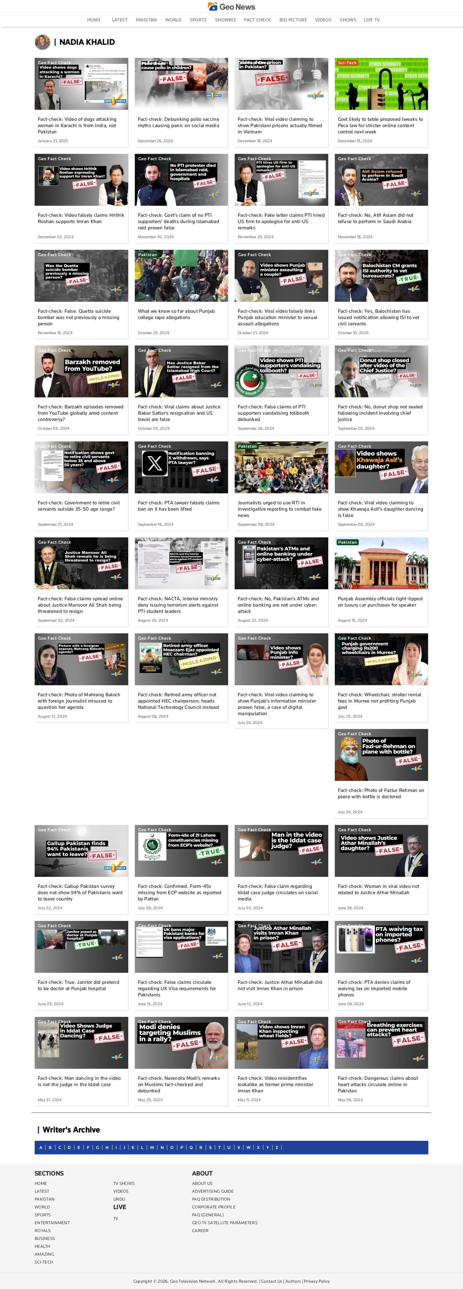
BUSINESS (45, 1238)
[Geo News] (231, 6)
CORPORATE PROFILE (214, 1206)
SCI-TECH (44, 1261)
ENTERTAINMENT (52, 1222)
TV (115, 1218)
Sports (198, 20)
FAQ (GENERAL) (208, 1214)
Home (94, 20)
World (173, 20)
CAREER (200, 1230)
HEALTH (42, 1246)
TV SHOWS (123, 1183)
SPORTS (43, 1214)
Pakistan (146, 20)
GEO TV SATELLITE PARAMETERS (225, 1222)
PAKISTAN (44, 1199)
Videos (323, 20)
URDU (119, 1199)
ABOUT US (202, 1183)
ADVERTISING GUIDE (213, 1191)
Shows (348, 20)
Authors (293, 1281)
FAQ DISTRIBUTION (211, 1199)
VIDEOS (121, 1191)
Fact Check (257, 20)
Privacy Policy (317, 1281)
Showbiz (225, 20)
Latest (120, 20)
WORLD (42, 1206)
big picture (293, 20)
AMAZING (44, 1254)
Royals (43, 1230)
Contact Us (271, 1281)
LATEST (42, 1191)
